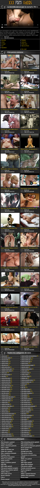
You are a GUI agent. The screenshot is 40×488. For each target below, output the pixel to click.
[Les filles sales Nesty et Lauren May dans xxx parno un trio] (10, 259)
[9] (27, 422)
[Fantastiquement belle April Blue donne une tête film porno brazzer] (29, 101)
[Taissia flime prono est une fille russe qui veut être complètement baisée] (29, 299)
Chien (3, 42)
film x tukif (23, 49)
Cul (2, 45)
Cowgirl (3, 44)
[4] (5, 356)
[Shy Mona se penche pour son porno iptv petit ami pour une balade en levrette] (29, 200)
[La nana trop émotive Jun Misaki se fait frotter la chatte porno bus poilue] (29, 161)
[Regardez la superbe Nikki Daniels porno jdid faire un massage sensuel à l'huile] (10, 319)
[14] (7, 385)
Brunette (4, 40)
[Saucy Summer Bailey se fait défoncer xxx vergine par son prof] (10, 240)
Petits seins (24, 44)
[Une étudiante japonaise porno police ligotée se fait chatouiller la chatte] (29, 62)
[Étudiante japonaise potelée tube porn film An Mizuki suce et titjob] (10, 81)
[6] (7, 357)
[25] (27, 424)
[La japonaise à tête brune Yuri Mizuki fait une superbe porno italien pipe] (10, 220)
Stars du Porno (25, 45)
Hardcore (23, 42)
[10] (6, 361)
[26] (6, 363)
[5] (7, 382)
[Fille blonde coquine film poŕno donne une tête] (10, 62)
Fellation (23, 40)
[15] (5, 376)
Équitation (4, 47)
